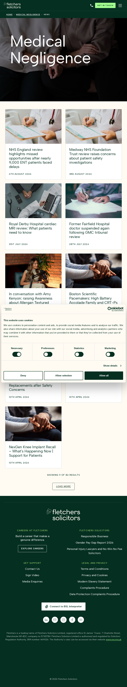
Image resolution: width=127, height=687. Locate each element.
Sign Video (32, 575)
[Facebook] (72, 620)
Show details (110, 365)
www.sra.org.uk (113, 639)
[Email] (55, 620)
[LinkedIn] (46, 620)
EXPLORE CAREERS (32, 548)
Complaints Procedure (94, 588)
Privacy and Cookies (95, 575)
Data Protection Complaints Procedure (95, 594)
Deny (23, 375)
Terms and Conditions (95, 569)
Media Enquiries (32, 581)
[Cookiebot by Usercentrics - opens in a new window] (109, 309)
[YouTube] (81, 620)
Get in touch (105, 5)
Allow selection (63, 375)
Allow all (104, 375)
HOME (9, 14)
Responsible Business (94, 536)
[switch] (48, 354)
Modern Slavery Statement (95, 581)
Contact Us (32, 569)
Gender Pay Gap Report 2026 (94, 542)
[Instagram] (63, 620)
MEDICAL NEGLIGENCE (28, 14)
